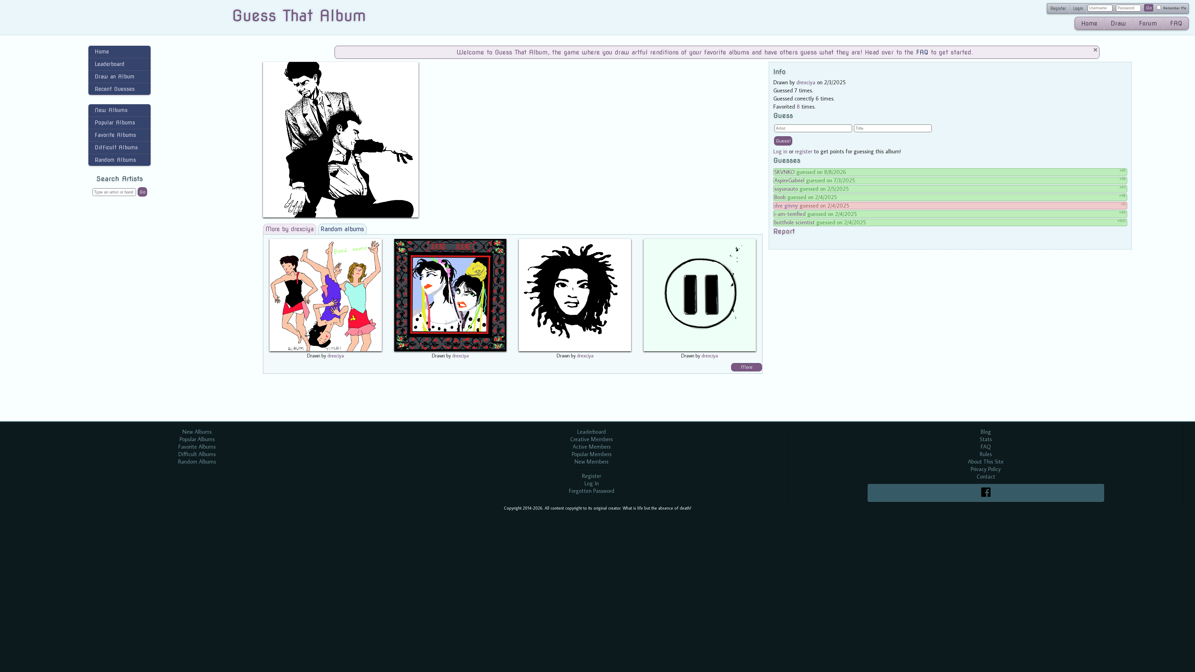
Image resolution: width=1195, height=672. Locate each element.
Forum (1148, 23)
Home (1089, 23)
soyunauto (786, 188)
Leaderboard (109, 64)
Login (1078, 8)
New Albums (111, 110)
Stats (986, 439)
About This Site (986, 461)
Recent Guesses (115, 89)
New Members (591, 461)
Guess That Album (299, 15)
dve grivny (786, 205)
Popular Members (592, 454)
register (803, 151)
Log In (591, 483)
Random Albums (115, 159)
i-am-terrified (790, 213)
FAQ (1176, 23)
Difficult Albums (116, 147)
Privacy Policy (986, 469)
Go (1149, 8)
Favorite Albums (115, 135)
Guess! (783, 141)
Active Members (592, 446)
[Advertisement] (119, 300)
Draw (1118, 23)
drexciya (335, 355)
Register (1058, 8)
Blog (986, 431)
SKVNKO (784, 171)
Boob (780, 197)
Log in (780, 151)
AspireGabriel (789, 180)
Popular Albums (115, 122)
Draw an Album (114, 76)
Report (784, 231)
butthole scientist (794, 222)
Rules (986, 454)
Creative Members (591, 439)
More (746, 367)
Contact (986, 476)
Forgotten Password (591, 490)
